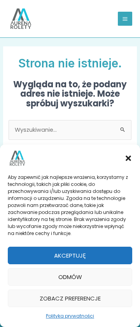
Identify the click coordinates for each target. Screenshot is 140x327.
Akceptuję (70, 255)
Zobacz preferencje (70, 298)
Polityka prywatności (70, 316)
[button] (128, 158)
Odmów (70, 277)
